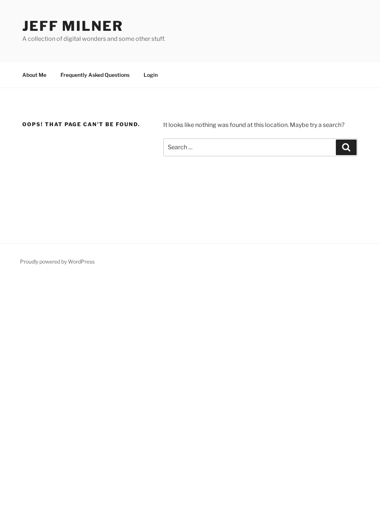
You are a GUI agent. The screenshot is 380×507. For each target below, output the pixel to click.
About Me (34, 75)
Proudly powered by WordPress (57, 261)
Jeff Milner (72, 26)
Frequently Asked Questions (95, 75)
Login (151, 75)
